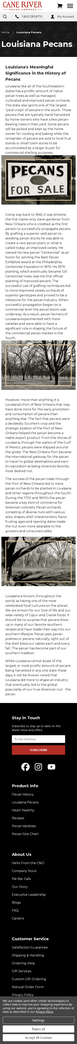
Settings (38, 1020)
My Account (65, 16)
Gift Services (21, 971)
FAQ (15, 910)
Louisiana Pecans (25, 802)
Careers (18, 918)
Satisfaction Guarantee (30, 947)
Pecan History (23, 794)
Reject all (38, 1029)
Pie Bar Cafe (21, 879)
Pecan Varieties (24, 826)
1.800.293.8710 (32, 16)
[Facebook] (25, 767)
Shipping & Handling (28, 955)
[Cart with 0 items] (60, 6)
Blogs (16, 902)
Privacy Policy (23, 995)
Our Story (20, 887)
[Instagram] (38, 767)
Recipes (18, 818)
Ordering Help (23, 963)
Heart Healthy (23, 810)
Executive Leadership (29, 895)
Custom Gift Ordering (29, 979)
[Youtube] (51, 767)
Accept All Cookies (38, 1037)
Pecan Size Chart (25, 834)
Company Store (24, 871)
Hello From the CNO (28, 863)
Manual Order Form (28, 987)
